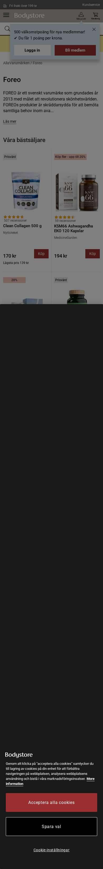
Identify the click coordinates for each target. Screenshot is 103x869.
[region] (51, 586)
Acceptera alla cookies (51, 802)
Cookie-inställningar (52, 850)
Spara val (51, 826)
